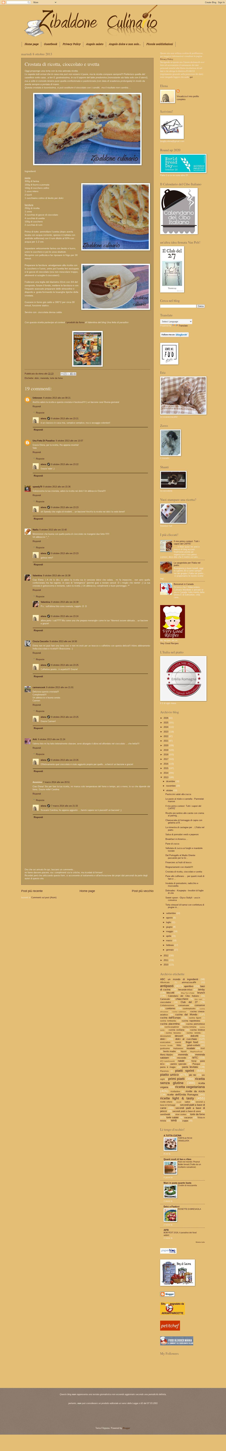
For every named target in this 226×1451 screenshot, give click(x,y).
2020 (166, 745)
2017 (166, 759)
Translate (183, 325)
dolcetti (194, 1035)
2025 (166, 722)
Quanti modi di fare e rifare (177, 1159)
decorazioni (165, 1036)
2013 (166, 777)
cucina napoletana (191, 1021)
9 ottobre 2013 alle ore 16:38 (56, 575)
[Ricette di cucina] (170, 1330)
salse (187, 1102)
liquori (183, 1051)
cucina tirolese (197, 1030)
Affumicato (165, 982)
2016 (166, 764)
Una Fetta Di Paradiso (44, 440)
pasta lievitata (190, 1067)
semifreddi (165, 1114)
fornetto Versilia (166, 1045)
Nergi (193, 1061)
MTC (195, 1057)
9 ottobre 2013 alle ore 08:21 (56, 398)
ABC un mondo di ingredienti (179, 979)
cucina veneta (194, 1033)
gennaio (170, 950)
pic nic (192, 1074)
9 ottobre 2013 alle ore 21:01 (59, 687)
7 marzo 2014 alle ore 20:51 (56, 782)
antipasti (167, 986)
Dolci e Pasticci (172, 1206)
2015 (166, 768)
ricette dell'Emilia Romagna (182, 1094)
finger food (192, 1042)
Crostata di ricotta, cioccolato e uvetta (183, 871)
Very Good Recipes (169, 643)
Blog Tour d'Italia (187, 993)
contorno (170, 1008)
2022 (166, 736)
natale (181, 1060)
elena (41, 373)
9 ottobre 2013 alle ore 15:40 (53, 529)
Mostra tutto (200, 1242)
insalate (191, 1048)
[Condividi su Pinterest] (74, 374)
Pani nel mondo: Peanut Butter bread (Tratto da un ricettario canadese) (189, 1164)
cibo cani (198, 999)
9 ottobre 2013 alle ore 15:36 (56, 486)
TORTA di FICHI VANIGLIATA (185, 1139)
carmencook (39, 687)
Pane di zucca (172, 843)
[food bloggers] (176, 1344)
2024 (166, 727)
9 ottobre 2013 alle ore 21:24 (51, 739)
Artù (35, 739)
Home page (31, 44)
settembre (171, 913)
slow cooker (180, 1114)
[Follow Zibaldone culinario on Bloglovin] (174, 336)
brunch (201, 992)
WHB (174, 1120)
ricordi (179, 1102)
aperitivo (188, 986)
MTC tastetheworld (167, 1061)
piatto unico (169, 1074)
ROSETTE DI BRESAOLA (189, 1209)
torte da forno (56, 378)
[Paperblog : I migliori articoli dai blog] (168, 1253)
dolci (37, 378)
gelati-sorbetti (193, 1045)
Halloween (178, 1048)
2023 (166, 731)
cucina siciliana (176, 1030)
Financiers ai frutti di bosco (178, 862)
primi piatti (176, 1079)
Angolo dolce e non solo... (125, 44)
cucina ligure (195, 1018)
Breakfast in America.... (176, 839)
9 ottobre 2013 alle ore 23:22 (64, 464)
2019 (166, 750)
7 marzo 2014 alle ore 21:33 (64, 806)
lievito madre (169, 1051)
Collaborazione (167, 1005)
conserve (200, 1005)
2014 (166, 773)
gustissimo (165, 1048)
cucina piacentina (170, 1023)
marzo (169, 940)
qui (191, 77)
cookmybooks (189, 1009)
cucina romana (189, 1027)
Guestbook (50, 44)
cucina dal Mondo (186, 1014)
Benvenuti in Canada (184, 584)
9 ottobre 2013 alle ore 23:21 (64, 418)
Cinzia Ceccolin (41, 641)
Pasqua (196, 1064)
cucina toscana (173, 1033)
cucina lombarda (168, 1021)
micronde (181, 1058)
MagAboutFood (196, 1051)
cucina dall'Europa (170, 1017)
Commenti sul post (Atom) (43, 897)
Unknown (37, 398)
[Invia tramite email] (62, 374)
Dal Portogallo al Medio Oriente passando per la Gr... (180, 856)
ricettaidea (175, 1091)
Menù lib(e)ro (166, 1054)
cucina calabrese (179, 1012)
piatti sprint (184, 1070)
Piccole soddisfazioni (159, 44)
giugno (169, 927)
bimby (201, 989)
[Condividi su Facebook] (71, 374)
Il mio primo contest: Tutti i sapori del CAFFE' (187, 542)
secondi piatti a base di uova (187, 1111)
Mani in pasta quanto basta (177, 1183)
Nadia (35, 529)
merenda (44, 378)
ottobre (169, 790)
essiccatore (165, 1042)
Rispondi (37, 406)
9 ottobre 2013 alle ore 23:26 (64, 760)
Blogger (126, 1428)
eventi (178, 1042)
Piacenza (164, 1071)
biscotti (170, 992)
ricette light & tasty (177, 1098)
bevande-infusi (185, 989)
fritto (179, 1045)
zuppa (185, 1120)
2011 (166, 960)
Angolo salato (94, 44)
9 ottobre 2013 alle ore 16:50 (63, 641)
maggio (170, 931)
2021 (166, 741)
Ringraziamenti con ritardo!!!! (179, 867)
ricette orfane (166, 1102)
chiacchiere (182, 999)
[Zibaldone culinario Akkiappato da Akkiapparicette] (172, 1314)
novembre (171, 786)
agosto (169, 917)
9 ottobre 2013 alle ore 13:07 (69, 440)
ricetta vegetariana (190, 1087)
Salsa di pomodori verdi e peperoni (182, 834)
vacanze (188, 1117)
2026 (166, 718)
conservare (183, 1005)
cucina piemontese (195, 1024)
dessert (179, 1035)
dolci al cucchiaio (186, 1039)
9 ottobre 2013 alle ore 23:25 (64, 665)
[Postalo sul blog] (65, 374)
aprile (169, 936)
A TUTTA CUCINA (172, 1135)
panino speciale (178, 1064)
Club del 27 (189, 1002)
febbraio (170, 945)
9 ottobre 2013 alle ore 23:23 (64, 507)
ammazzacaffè (189, 982)
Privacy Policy (71, 44)
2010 (166, 964)
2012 (166, 955)
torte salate (172, 1117)
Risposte (40, 412)
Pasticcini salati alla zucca (178, 794)
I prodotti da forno (75, 322)
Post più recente (32, 891)
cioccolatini (165, 1002)
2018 (166, 754)
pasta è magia (167, 1067)
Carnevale (165, 999)
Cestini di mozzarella (187, 1185)
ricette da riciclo (195, 1091)
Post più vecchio (143, 891)
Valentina (37, 575)
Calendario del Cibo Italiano (183, 996)
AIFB (166, 1230)
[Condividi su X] (68, 374)
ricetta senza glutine (182, 1081)
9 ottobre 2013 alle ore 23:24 (64, 616)
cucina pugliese (172, 1027)
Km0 (203, 1048)
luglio (169, 922)
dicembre (171, 781)
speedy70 (37, 486)
